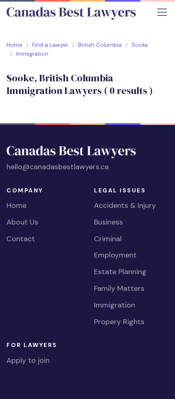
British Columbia (100, 44)
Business (108, 222)
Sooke (139, 44)
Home (14, 44)
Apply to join (28, 360)
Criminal (108, 239)
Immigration (114, 305)
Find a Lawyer (50, 44)
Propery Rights (119, 322)
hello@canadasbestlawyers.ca (58, 167)
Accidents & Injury (125, 205)
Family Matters (119, 288)
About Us (22, 222)
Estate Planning (120, 272)
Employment (115, 255)
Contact (21, 239)
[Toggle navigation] (161, 12)
